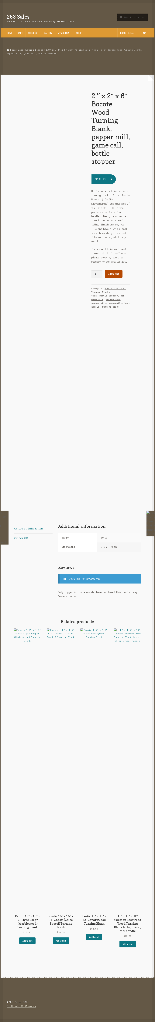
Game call (97, 299)
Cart (20, 33)
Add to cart (113, 274)
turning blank (110, 307)
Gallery (48, 33)
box (123, 296)
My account (64, 33)
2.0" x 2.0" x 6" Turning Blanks (66, 50)
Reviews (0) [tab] (21, 538)
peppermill (115, 303)
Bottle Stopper (108, 296)
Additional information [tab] (28, 528)
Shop (78, 33)
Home (9, 33)
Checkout (33, 33)
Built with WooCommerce (21, 1006)
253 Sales (18, 17)
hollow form (113, 299)
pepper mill (98, 303)
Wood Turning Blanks (30, 50)
